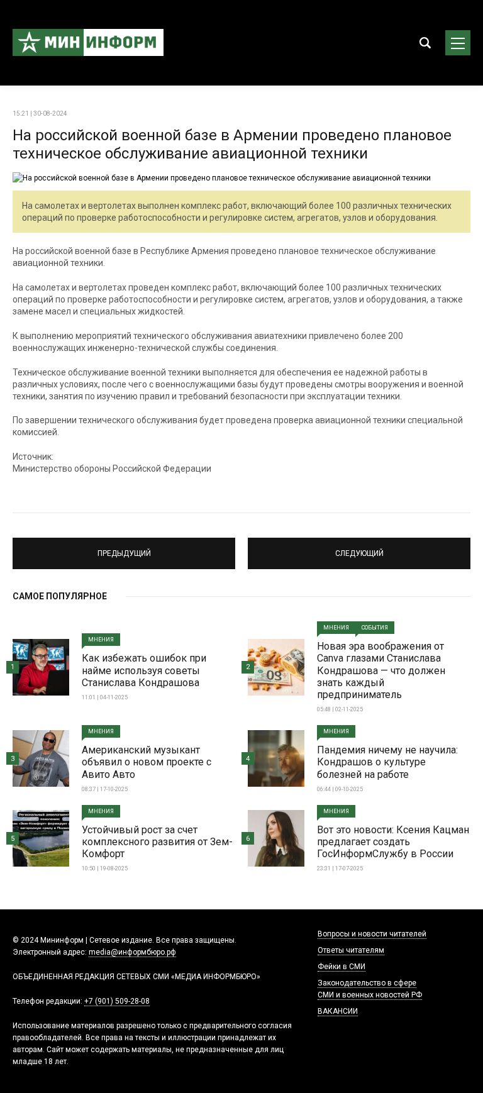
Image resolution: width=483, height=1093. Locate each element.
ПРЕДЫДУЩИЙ (124, 548)
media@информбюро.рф (132, 952)
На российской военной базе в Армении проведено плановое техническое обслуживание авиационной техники (232, 144)
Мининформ (88, 43)
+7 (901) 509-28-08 (117, 1001)
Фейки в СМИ (341, 966)
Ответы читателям (351, 950)
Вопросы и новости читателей (372, 933)
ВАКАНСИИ (338, 1011)
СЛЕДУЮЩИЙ (359, 548)
